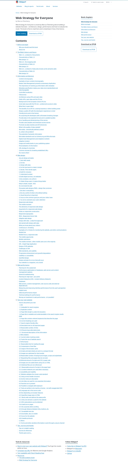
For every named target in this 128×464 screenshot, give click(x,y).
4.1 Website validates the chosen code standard (33, 374)
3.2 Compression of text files (27, 346)
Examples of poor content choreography (31, 81)
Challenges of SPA (24, 248)
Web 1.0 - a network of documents (29, 55)
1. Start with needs (24, 160)
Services (55, 6)
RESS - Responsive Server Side (28, 216)
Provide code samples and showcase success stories (34, 122)
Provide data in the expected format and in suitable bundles (37, 118)
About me (22, 49)
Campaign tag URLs (23, 451)
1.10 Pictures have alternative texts (29, 330)
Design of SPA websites (26, 246)
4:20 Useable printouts (26, 418)
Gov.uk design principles (26, 158)
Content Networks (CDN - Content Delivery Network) (35, 279)
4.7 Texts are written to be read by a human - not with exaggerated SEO (40, 388)
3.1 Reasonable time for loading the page (31, 344)
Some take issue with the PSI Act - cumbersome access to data (38, 104)
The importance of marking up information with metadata (36, 86)
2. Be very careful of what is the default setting (33, 193)
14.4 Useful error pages (26, 404)
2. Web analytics (24, 335)
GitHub (69, 453)
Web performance (23, 265)
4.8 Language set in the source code (30, 390)
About (48, 6)
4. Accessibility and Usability (27, 372)
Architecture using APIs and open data (30, 97)
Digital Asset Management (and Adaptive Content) (34, 139)
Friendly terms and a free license (29, 113)
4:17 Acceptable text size (26, 411)
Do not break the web (25, 186)
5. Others (21, 420)
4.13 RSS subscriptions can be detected (30, 402)
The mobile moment (25, 204)
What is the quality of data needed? (29, 127)
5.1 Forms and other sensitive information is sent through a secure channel (41, 423)
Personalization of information (28, 146)
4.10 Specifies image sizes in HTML (29, 395)
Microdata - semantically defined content (31, 129)
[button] (86, 2)
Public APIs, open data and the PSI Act (30, 99)
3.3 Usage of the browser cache (28, 349)
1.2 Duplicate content (25, 309)
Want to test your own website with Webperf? (32, 446)
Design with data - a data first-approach (31, 221)
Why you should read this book (28, 47)
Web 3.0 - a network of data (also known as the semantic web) (37, 69)
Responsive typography (26, 214)
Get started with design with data (29, 223)
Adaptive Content (24, 141)
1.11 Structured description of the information (33, 332)
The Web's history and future (26, 52)
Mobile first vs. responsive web (28, 235)
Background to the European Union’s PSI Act (32, 101)
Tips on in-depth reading (26, 428)
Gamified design (24, 258)
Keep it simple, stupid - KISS (27, 183)
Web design (21, 155)
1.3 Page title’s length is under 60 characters (32, 312)
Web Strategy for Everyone (89, 21)
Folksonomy (22, 95)
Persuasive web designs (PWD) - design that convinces (35, 188)
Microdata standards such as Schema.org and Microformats (37, 136)
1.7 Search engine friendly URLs (28, 323)
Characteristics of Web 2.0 (27, 64)
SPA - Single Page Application (28, 244)
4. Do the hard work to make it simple (30, 167)
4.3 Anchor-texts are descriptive (28, 379)
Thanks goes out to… (25, 433)
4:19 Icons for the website (27, 416)
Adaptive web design (25, 218)
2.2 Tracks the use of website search (30, 339)
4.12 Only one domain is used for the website (32, 400)
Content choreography (26, 79)
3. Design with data (25, 165)
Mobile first (22, 232)
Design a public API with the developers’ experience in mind (37, 111)
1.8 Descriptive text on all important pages (32, 325)
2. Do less (22, 163)
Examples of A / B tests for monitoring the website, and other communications (42, 230)
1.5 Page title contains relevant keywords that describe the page (38, 318)
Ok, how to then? (24, 153)
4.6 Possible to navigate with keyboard (30, 386)
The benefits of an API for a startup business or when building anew (39, 108)
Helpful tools (23, 290)
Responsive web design (26, 202)
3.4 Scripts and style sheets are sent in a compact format (36, 351)
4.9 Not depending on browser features (31, 393)
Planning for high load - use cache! (29, 277)
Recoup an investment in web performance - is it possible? (36, 297)
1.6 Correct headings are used (28, 321)
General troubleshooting (26, 274)
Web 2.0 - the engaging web (27, 62)
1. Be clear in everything (26, 190)
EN (108, 2)
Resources (20, 456)
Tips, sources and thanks (25, 426)
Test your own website (24, 300)
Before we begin (22, 45)
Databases (22, 281)
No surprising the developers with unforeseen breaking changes (38, 115)
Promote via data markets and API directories (33, 125)
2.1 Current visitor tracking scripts (29, 337)
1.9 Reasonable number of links (28, 328)
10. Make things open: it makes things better (32, 181)
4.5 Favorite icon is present (27, 383)
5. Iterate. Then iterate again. (28, 169)
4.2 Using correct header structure (29, 376)
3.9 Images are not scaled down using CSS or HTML (34, 362)
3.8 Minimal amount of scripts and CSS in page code (34, 360)
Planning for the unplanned (27, 268)
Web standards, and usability (27, 251)
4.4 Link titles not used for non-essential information (35, 381)
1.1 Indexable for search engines (29, 307)
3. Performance (23, 342)
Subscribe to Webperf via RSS (76, 446)
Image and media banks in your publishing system (34, 143)
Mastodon (78, 449)
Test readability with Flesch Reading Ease (30, 453)
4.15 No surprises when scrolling (29, 407)
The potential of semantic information (30, 134)
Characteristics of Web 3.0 (27, 71)
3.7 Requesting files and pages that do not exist (33, 358)
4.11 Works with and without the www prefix (32, 397)
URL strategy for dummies (27, 148)
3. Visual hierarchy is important (28, 195)
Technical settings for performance (29, 295)
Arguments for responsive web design (30, 209)
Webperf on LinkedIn (74, 451)
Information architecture (25, 76)
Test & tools (39, 6)
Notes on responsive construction (29, 211)
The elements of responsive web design (31, 207)
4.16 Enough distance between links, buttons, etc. (34, 409)
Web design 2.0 (23, 66)
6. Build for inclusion (25, 172)
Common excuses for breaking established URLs (33, 150)
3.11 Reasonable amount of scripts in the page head (34, 367)
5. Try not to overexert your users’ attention (32, 200)
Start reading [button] (21, 33)
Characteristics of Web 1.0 (27, 57)
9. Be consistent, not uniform (27, 179)
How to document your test (27, 302)
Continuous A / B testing (26, 227)
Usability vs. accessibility (26, 255)
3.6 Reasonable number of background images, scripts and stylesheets (40, 355)
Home (17, 13)
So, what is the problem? (26, 132)
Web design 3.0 (23, 73)
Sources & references (25, 430)
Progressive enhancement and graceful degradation (35, 253)
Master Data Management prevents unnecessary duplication (37, 83)
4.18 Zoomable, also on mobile (28, 414)
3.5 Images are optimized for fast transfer (31, 353)
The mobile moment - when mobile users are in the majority (37, 241)
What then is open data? (26, 106)
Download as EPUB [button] (35, 33)
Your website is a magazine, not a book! (31, 262)
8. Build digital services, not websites (30, 176)
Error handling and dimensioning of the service (33, 120)
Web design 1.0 (23, 59)
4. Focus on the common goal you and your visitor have (36, 197)
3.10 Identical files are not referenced (30, 365)
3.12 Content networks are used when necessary (33, 369)
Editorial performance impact (28, 293)
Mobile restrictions (24, 239)
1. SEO (21, 305)
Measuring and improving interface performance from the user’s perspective (42, 288)
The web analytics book (27, 458)
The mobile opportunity (26, 237)
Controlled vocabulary (25, 92)
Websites (19, 6)
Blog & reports (29, 6)
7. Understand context (25, 174)
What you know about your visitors (29, 225)
